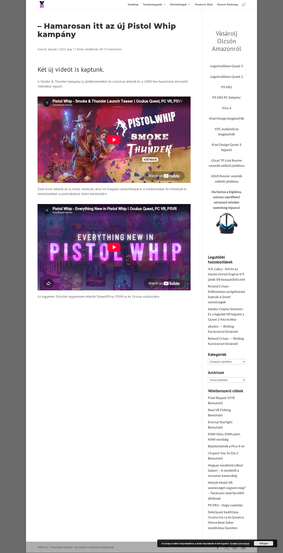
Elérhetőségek (178, 4)
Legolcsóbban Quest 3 (226, 66)
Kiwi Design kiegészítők (226, 118)
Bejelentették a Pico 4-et (226, 446)
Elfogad (264, 543)
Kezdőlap (133, 4)
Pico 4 (226, 108)
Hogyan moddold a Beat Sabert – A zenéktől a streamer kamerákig (225, 470)
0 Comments (113, 49)
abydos (213, 326)
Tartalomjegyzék (152, 4)
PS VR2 (226, 87)
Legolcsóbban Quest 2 (226, 77)
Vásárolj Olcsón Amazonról (226, 41)
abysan (52, 49)
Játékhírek (91, 49)
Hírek (80, 49)
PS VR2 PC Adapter (226, 97)
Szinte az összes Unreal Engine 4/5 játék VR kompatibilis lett (226, 274)
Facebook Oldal (204, 4)
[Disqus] (114, 351)
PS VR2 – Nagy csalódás (225, 505)
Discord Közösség (227, 4)
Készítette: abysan (62, 547)
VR (101, 49)
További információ (240, 543)
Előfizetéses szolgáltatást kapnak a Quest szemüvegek (226, 297)
